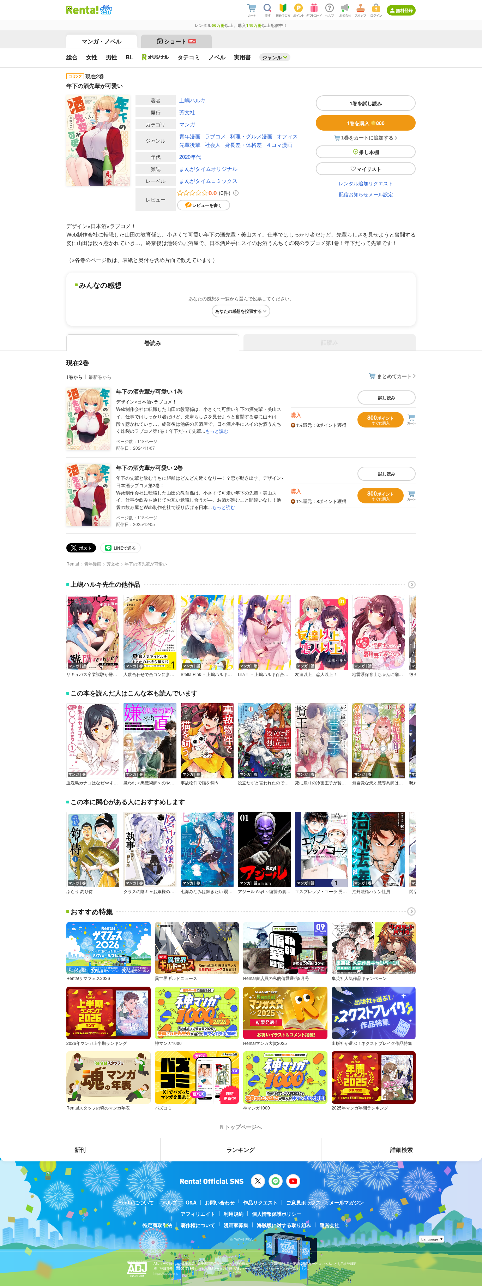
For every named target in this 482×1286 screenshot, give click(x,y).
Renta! (72, 564)
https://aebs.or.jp (165, 1273)
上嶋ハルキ (192, 100)
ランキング (241, 1150)
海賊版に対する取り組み (284, 1224)
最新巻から (100, 376)
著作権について (198, 1224)
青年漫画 (189, 136)
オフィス (287, 136)
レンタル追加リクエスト (366, 183)
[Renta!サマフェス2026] (105, 9)
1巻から (74, 376)
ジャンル (272, 57)
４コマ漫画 (279, 144)
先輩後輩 (189, 144)
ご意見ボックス (303, 1202)
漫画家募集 (236, 1224)
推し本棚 (369, 151)
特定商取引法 (157, 1224)
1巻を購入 (366, 122)
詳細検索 (401, 1150)
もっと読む (216, 430)
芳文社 (187, 112)
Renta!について (136, 1202)
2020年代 (190, 156)
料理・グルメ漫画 (251, 136)
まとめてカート (394, 375)
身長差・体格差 (243, 144)
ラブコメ (215, 136)
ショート (179, 41)
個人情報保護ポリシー (276, 1213)
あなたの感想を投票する (238, 311)
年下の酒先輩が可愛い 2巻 (149, 467)
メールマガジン (346, 1202)
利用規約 (233, 1213)
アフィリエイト (198, 1213)
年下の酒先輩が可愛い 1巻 (149, 391)
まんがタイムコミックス (208, 180)
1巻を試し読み (366, 103)
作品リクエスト (260, 1202)
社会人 (213, 144)
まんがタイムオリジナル (208, 168)
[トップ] (82, 10)
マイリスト (369, 168)
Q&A (191, 1202)
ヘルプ (169, 1202)
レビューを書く (207, 205)
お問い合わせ (220, 1202)
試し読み (386, 397)
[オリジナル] (155, 57)
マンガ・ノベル (101, 41)
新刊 (80, 1150)
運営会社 (329, 1224)
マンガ (187, 124)
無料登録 (404, 10)
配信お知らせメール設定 (366, 194)
